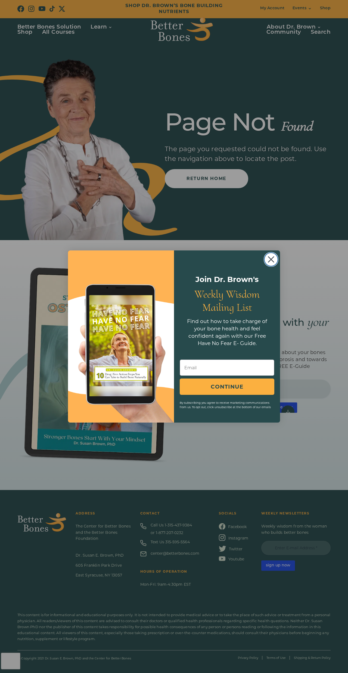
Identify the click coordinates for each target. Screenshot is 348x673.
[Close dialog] (271, 259)
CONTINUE (227, 386)
